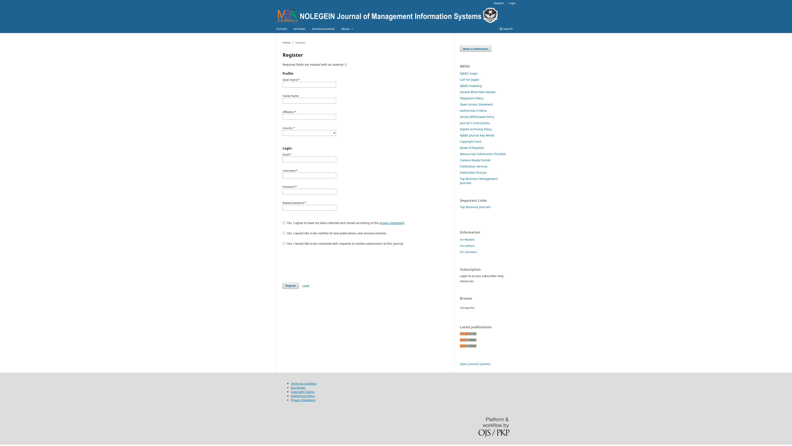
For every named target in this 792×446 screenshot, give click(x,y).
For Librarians (468, 252)
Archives (299, 29)
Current (281, 29)
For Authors (467, 246)
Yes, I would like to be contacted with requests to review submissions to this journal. (345, 244)
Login (512, 3)
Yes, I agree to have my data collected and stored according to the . (345, 223)
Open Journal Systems (475, 364)
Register (499, 3)
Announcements (323, 29)
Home (286, 42)
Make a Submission (475, 49)
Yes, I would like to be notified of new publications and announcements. (336, 233)
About (345, 29)
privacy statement (392, 223)
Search (507, 29)
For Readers (467, 239)
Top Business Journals (475, 207)
